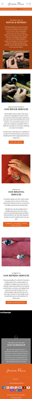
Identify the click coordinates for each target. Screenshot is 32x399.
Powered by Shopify (16, 397)
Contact (15, 379)
